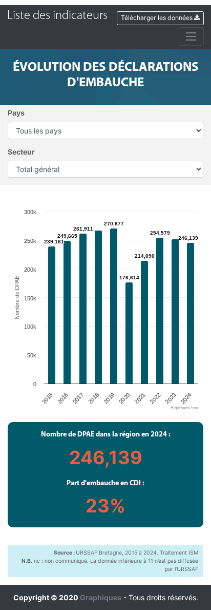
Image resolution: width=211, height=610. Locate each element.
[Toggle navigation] (191, 36)
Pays (16, 112)
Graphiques (100, 597)
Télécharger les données (157, 18)
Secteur (21, 151)
